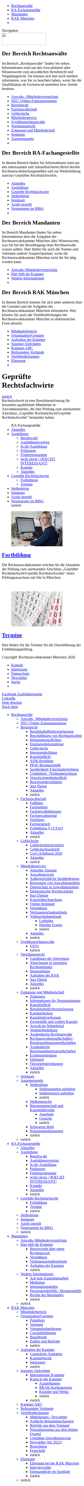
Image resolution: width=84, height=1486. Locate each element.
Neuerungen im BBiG (27, 209)
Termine (27, 484)
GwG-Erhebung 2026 (46, 853)
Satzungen (37, 1362)
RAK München (22, 18)
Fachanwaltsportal (43, 816)
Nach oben (10, 707)
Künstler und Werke (54, 1392)
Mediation (37, 1282)
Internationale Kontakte (47, 1375)
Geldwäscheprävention (47, 845)
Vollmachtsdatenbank (45, 916)
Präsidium (37, 1320)
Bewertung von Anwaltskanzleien (55, 883)
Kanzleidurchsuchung (46, 900)
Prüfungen (28, 451)
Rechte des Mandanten (46, 1295)
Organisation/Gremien (27, 335)
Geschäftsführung (43, 1333)
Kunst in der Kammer (46, 1379)
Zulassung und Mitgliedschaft (33, 130)
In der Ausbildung (34, 446)
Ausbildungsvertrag (35, 442)
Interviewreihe (40, 1467)
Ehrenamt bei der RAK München (54, 1463)
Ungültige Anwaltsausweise (50, 1438)
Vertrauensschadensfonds (48, 912)
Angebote (46, 1114)
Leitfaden (46, 921)
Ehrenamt (18, 361)
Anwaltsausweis (42, 874)
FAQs (34, 946)
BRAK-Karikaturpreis (55, 1388)
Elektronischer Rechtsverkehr (51, 891)
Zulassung (37, 996)
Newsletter (19, 678)
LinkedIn (8, 698)
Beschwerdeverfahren (46, 782)
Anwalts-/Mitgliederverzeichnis (34, 270)
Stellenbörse (20, 196)
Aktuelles (18, 183)
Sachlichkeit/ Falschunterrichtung (54, 769)
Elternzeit (37, 1059)
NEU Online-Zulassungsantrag (34, 101)
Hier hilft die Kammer (27, 274)
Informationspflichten (45, 740)
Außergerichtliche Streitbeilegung (54, 879)
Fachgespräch (40, 824)
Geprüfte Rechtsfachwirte (30, 192)
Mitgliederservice (24, 118)
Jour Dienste (39, 895)
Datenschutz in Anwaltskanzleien (54, 887)
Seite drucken (12, 702)
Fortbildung (29, 480)
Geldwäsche (20, 113)
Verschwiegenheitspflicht (48, 778)
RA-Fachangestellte (25, 10)
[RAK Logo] (24, 44)
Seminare (18, 134)
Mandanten (19, 14)
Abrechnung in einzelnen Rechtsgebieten (48, 965)
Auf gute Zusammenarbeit (49, 1278)
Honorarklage (40, 971)
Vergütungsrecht (23, 126)
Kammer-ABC (22, 348)
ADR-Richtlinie (41, 761)
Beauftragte (38, 1337)
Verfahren (37, 820)
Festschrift (37, 1451)
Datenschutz (20, 673)
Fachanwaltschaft (24, 109)
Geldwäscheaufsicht (45, 849)
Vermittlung (38, 908)
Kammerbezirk (41, 1358)
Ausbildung (19, 187)
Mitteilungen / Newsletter (48, 1417)
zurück (7, 396)
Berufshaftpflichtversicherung (52, 731)
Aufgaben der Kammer (28, 340)
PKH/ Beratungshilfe (45, 765)
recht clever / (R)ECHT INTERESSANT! (38, 461)
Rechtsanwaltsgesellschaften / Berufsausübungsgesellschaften (53, 1040)
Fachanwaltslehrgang (45, 811)
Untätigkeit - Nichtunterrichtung (53, 773)
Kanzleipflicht (40, 757)
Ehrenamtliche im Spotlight (50, 1472)
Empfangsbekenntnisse (47, 744)
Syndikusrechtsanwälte (28, 122)
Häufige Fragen (50, 925)
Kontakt (26, 467)
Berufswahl (29, 438)
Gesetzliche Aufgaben (46, 1354)
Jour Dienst (38, 786)
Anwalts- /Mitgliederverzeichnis (34, 97)
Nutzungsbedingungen (46, 1131)
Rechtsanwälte (22, 6)
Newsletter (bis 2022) (46, 1442)
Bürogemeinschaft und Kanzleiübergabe (46, 1108)
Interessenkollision (43, 752)
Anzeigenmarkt (22, 139)
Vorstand (36, 1324)
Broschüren (38, 1446)
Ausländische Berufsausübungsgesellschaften (53, 1049)
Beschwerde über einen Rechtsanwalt (47, 1251)
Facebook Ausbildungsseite (22, 694)
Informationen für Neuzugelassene (55, 1001)
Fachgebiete (39, 807)
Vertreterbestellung (43, 1030)
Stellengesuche (41, 1102)
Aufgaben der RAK (44, 975)
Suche (15, 682)
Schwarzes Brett (42, 1127)
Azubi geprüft (21, 204)
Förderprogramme (34, 455)
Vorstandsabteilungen (45, 1329)
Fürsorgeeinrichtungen (46, 1064)
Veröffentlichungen (25, 356)
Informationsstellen (44, 1287)
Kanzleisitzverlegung (45, 1017)
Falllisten (36, 803)
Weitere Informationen (27, 278)
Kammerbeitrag (41, 1013)
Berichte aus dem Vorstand (49, 1425)
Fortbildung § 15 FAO (46, 828)
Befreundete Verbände (27, 352)
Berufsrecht (19, 105)
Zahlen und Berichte (45, 1341)
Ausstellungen (49, 1383)
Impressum (19, 669)
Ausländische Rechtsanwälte (51, 1034)
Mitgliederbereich (24, 331)
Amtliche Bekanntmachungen (52, 1421)
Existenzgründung (43, 1055)
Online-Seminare (42, 904)
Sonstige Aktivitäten (26, 344)
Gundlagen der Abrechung (49, 959)
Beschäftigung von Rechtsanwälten (56, 736)
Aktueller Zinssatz (43, 870)
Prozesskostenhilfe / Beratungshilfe (55, 1291)
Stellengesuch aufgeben (56, 1093)
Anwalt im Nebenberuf (47, 1026)
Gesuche (45, 1118)
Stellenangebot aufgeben (57, 1089)
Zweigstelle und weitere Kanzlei (53, 1022)
